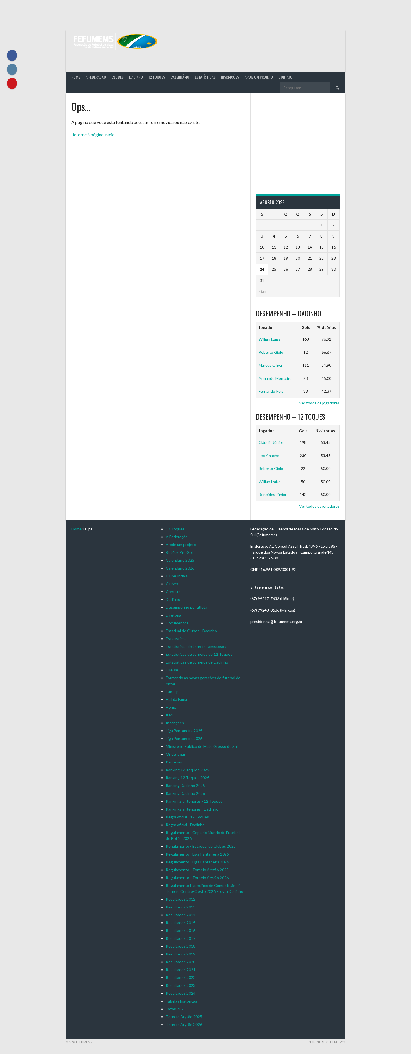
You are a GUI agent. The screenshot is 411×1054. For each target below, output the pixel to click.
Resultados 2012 (180, 899)
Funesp (172, 691)
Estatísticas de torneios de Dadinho (197, 662)
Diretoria (173, 615)
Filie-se (172, 669)
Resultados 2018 (180, 946)
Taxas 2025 (176, 1008)
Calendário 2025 (180, 560)
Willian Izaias (270, 339)
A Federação (96, 77)
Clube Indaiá (177, 575)
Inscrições (230, 77)
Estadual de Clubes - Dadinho (191, 630)
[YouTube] (12, 83)
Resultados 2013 (180, 907)
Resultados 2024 (180, 993)
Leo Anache (269, 455)
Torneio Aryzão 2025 (184, 1016)
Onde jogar (175, 754)
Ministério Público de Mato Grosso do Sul (202, 746)
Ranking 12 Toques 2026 (187, 777)
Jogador (266, 327)
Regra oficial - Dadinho (185, 824)
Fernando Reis (271, 391)
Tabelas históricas (181, 1001)
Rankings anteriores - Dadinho (192, 809)
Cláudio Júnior (271, 442)
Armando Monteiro (275, 378)
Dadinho (136, 77)
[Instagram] (12, 69)
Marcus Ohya (270, 365)
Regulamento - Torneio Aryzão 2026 (197, 877)
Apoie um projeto (259, 77)
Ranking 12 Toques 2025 (187, 769)
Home (75, 77)
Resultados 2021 (180, 969)
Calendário (180, 77)
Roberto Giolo (271, 352)
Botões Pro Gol (179, 552)
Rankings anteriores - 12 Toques (194, 801)
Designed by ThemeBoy (326, 1042)
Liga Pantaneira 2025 (184, 730)
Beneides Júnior (273, 494)
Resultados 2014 (180, 914)
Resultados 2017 (180, 938)
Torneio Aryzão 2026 (184, 1024)
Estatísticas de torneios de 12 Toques (199, 654)
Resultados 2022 (180, 977)
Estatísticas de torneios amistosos (196, 646)
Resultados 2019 (180, 954)
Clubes (118, 77)
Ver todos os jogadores (319, 402)
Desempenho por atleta (186, 607)
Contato (285, 77)
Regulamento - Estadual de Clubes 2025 (201, 846)
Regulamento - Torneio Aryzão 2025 (197, 869)
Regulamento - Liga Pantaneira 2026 (197, 861)
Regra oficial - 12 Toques (187, 816)
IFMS (170, 715)
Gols (305, 327)
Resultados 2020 (180, 961)
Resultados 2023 (180, 985)
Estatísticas (205, 77)
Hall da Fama (176, 699)
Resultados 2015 (180, 922)
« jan (262, 291)
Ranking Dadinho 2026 (185, 793)
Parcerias (174, 762)
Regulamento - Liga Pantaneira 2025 (197, 854)
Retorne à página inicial (93, 134)
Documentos (177, 622)
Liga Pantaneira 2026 (184, 738)
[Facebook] (12, 55)
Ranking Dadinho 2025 (185, 785)
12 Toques (156, 77)
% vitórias (326, 327)
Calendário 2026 (180, 568)
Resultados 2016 (180, 930)
